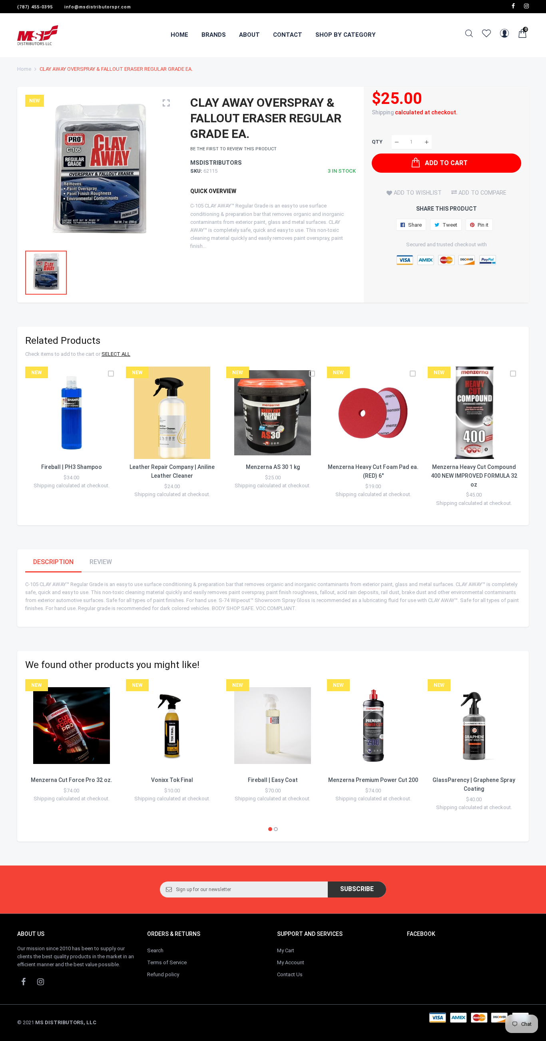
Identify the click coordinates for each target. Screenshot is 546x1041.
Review (101, 562)
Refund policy (163, 974)
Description (53, 562)
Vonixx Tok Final (172, 780)
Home (24, 69)
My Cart (285, 950)
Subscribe (357, 889)
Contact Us (290, 974)
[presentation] (41, 442)
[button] (270, 829)
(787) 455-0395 (35, 7)
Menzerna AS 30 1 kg (273, 467)
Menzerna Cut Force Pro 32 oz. (71, 780)
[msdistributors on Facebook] (513, 6)
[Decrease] (397, 142)
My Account (290, 962)
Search (155, 950)
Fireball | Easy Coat (273, 780)
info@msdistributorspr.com (97, 7)
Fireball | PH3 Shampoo (71, 467)
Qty (377, 142)
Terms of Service (167, 962)
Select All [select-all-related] (116, 354)
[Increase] (427, 142)
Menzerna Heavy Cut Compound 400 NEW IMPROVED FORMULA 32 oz (474, 475)
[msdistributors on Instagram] (526, 6)
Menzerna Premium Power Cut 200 (373, 780)
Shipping (383, 112)
